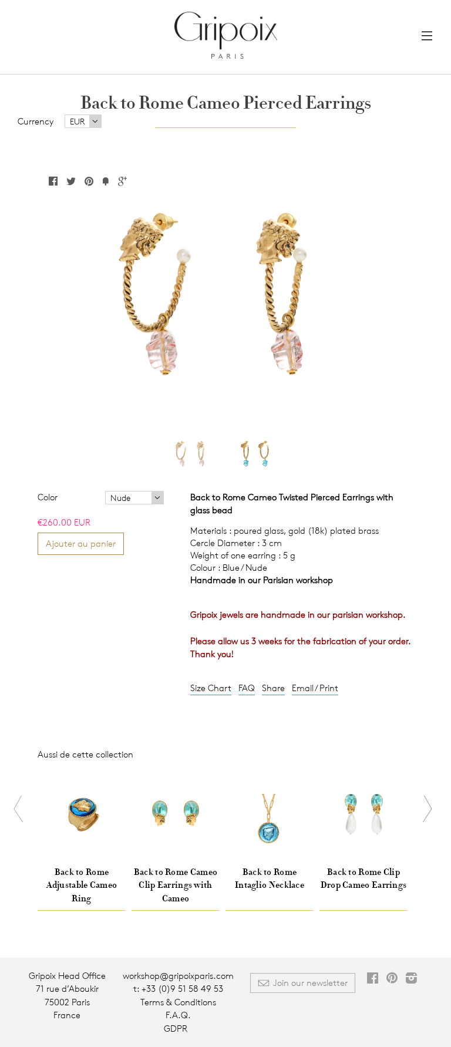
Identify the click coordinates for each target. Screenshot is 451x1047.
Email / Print (315, 687)
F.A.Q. (178, 1015)
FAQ (246, 687)
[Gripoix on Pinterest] (392, 979)
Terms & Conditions (178, 1002)
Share (273, 687)
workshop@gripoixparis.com (178, 975)
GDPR (175, 1028)
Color (48, 497)
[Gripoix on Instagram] (411, 979)
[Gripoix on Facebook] (372, 979)
